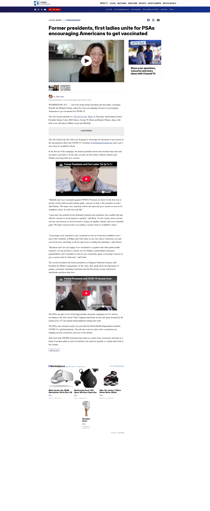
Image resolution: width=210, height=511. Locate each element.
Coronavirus (73, 20)
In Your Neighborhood (121, 9)
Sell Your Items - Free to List (75, 366)
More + (172, 9)
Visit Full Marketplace (117, 366)
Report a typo (54, 350)
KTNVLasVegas (35, 9)
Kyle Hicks (60, 97)
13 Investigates (136, 9)
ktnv (39, 9)
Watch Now (169, 3)
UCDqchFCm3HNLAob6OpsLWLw (45, 9)
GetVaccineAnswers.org (103, 142)
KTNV (42, 9)
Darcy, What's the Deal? (151, 9)
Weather (132, 3)
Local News (55, 20)
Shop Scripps (154, 3)
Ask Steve (164, 9)
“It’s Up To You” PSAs (83, 116)
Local (113, 3)
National (122, 3)
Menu (103, 3)
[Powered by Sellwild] (121, 433)
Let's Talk (109, 9)
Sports (142, 3)
